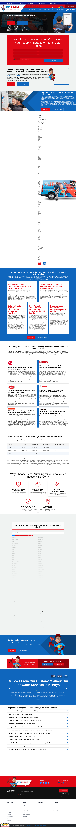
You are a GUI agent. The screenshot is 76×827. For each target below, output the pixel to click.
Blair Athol (40, 603)
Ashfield (39, 553)
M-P (25, 535)
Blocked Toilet (24, 816)
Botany (39, 615)
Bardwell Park (41, 569)
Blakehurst (40, 605)
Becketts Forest (14, 579)
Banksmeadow (41, 565)
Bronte (13, 623)
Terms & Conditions (35, 825)
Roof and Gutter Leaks (26, 814)
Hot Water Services (25, 810)
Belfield (13, 581)
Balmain (40, 561)
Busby (13, 629)
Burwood (13, 627)
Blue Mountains (41, 607)
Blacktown (14, 603)
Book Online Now (63, 793)
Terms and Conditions (57, 810)
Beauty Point (40, 577)
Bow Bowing (14, 617)
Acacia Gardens (15, 539)
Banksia (13, 565)
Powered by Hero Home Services (15, 3)
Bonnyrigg (14, 613)
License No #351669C (44, 825)
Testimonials (9, 820)
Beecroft (40, 579)
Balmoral (40, 563)
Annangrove (14, 547)
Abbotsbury (14, 537)
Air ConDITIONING (54, 3)
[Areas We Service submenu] (54, 10)
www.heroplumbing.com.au (23, 795)
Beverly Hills (14, 593)
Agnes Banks (40, 539)
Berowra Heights (41, 589)
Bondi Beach (40, 609)
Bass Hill (40, 571)
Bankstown (14, 567)
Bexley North (40, 595)
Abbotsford (40, 537)
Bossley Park (14, 615)
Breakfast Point (41, 619)
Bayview (39, 573)
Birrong (13, 601)
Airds (13, 541)
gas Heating (42, 3)
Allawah (39, 543)
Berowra (40, 587)
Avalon (39, 557)
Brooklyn (40, 623)
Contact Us (55, 805)
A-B (13, 535)
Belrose (13, 585)
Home (8, 1)
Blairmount (14, 605)
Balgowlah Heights (15, 561)
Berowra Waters (15, 591)
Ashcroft (13, 553)
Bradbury (13, 619)
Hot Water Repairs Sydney (14, 1)
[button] (17, 59)
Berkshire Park (14, 587)
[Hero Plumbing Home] (11, 790)
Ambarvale (14, 545)
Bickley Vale (14, 597)
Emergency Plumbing (25, 805)
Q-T (28, 535)
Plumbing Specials (10, 816)
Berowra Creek (14, 589)
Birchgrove (40, 599)
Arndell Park (40, 549)
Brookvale (13, 625)
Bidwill (39, 597)
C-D (16, 535)
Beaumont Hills (15, 577)
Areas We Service (10, 812)
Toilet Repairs (40, 805)
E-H (19, 535)
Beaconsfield (40, 575)
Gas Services (24, 812)
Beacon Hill (14, 575)
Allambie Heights (15, 543)
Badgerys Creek (15, 559)
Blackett (39, 601)
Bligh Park (14, 607)
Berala (39, 585)
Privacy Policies (28, 825)
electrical (67, 3)
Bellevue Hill (14, 583)
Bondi (13, 609)
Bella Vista (40, 581)
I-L (22, 535)
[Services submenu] (36, 10)
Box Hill (39, 617)
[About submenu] (43, 10)
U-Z (31, 535)
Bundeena (40, 625)
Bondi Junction (14, 611)
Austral (13, 557)
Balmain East (14, 563)
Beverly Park (40, 593)
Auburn (39, 555)
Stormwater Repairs (41, 810)
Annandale (40, 545)
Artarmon (13, 551)
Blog (7, 818)
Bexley (13, 595)
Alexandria (40, 541)
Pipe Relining (40, 812)
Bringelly (40, 621)
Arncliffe (13, 549)
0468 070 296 (29, 645)
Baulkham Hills (14, 573)
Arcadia (39, 547)
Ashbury (40, 551)
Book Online (9, 814)
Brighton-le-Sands (15, 621)
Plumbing (30, 3)
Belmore (40, 583)
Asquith (13, 555)
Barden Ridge (14, 569)
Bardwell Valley (15, 571)
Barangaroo (40, 567)
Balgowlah (40, 559)
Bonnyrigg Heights (41, 613)
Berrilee (39, 591)
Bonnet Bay (40, 611)
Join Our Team (9, 810)
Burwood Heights (41, 627)
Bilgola (13, 599)
